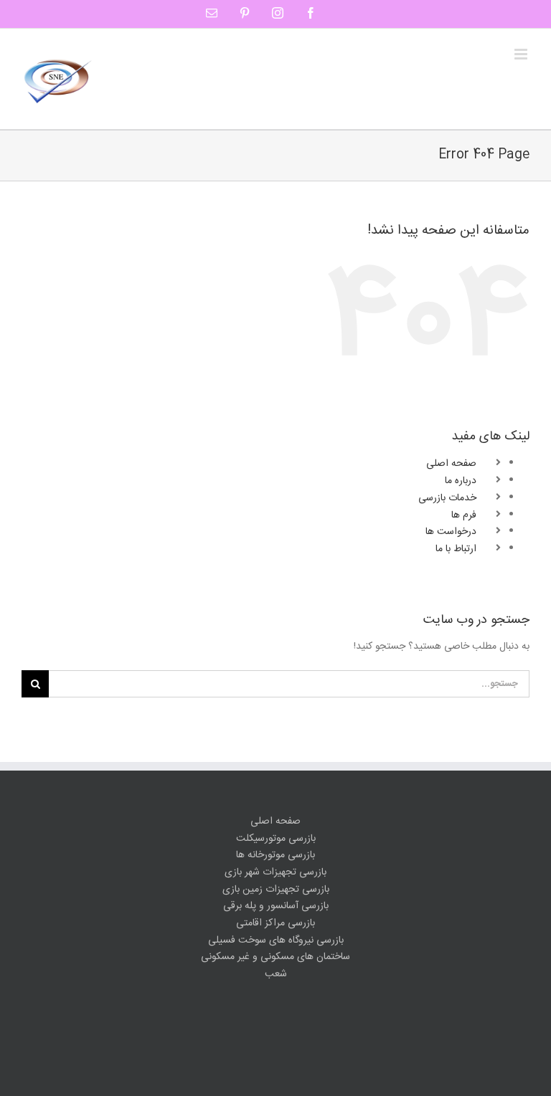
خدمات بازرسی (447, 498)
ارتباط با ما (455, 549)
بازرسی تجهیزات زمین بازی (275, 890)
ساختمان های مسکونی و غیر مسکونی (275, 957)
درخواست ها (450, 531)
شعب (276, 974)
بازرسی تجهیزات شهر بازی (275, 872)
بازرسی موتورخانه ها (275, 855)
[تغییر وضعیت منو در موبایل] (521, 54)
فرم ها (463, 515)
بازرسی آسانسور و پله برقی (276, 906)
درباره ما (460, 481)
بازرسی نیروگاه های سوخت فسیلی (276, 941)
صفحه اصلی (451, 463)
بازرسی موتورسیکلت (276, 839)
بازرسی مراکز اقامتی (275, 923)
